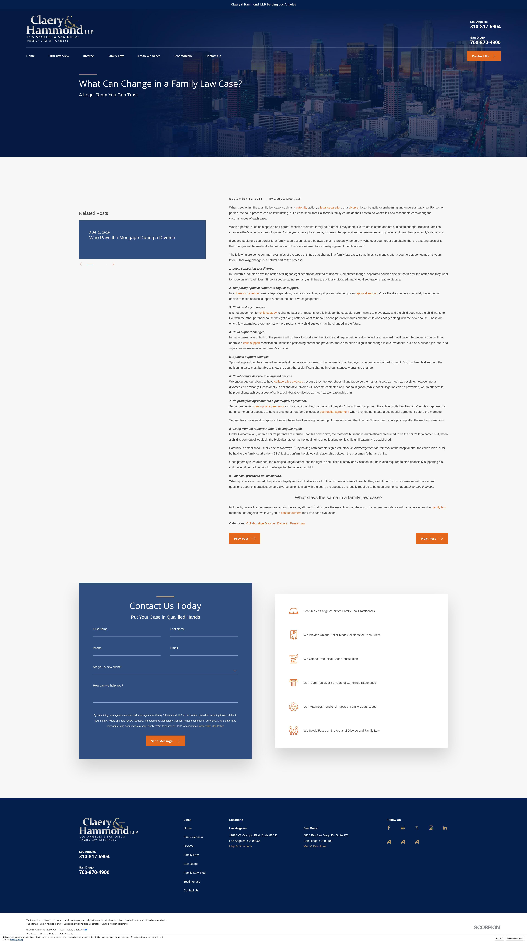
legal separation (330, 207)
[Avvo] (389, 842)
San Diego (191, 863)
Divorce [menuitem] (88, 56)
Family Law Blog (195, 872)
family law (439, 507)
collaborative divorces (288, 381)
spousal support (367, 293)
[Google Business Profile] (403, 828)
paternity (301, 207)
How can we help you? (108, 685)
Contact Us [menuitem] (213, 56)
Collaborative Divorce (260, 523)
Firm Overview (193, 837)
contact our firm (291, 513)
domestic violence (247, 293)
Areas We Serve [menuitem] (148, 56)
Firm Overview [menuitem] (58, 56)
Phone (97, 648)
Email (174, 648)
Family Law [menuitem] (116, 56)
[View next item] (113, 264)
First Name (100, 629)
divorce (353, 207)
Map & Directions (240, 846)
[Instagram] (431, 828)
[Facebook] (389, 828)
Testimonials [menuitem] (183, 56)
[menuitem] (31, 934)
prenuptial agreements (269, 406)
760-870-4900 (485, 42)
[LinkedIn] (445, 828)
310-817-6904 (485, 26)
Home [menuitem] (30, 56)
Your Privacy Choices (71, 929)
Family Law (297, 523)
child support (251, 343)
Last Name (177, 629)
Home (188, 828)
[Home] (59, 28)
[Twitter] (417, 828)
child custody (268, 312)
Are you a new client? (107, 667)
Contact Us (191, 890)
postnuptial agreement (334, 411)
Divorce (282, 523)
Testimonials (192, 881)
